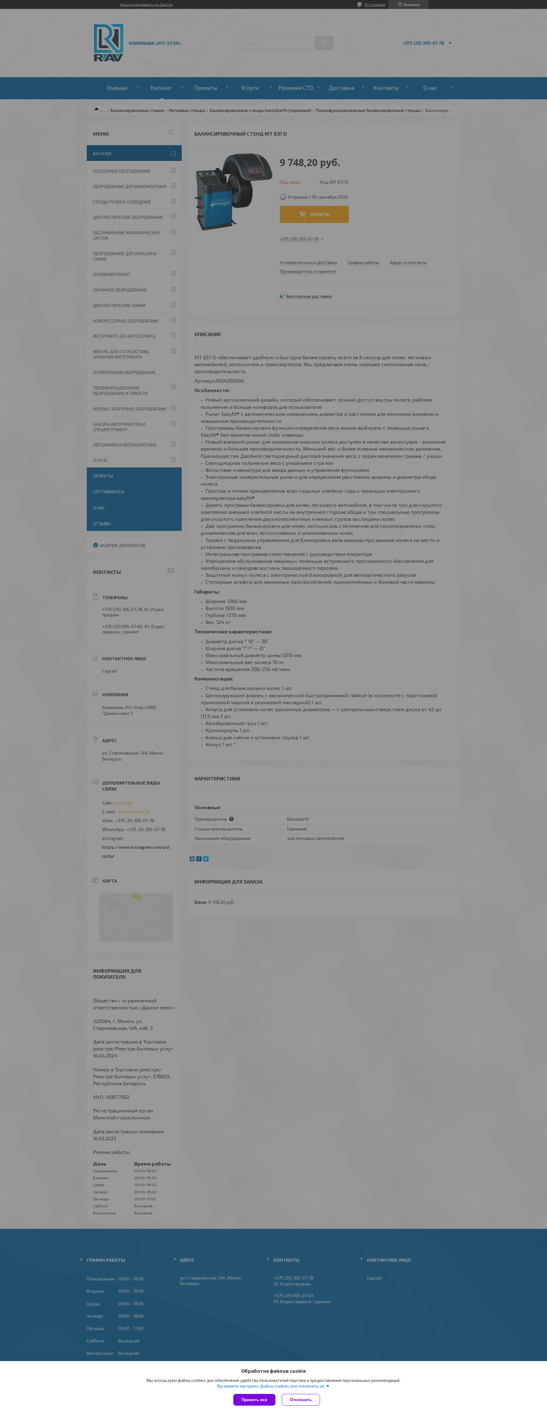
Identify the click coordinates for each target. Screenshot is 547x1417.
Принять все (254, 1399)
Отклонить (301, 1399)
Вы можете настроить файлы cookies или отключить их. (271, 1386)
